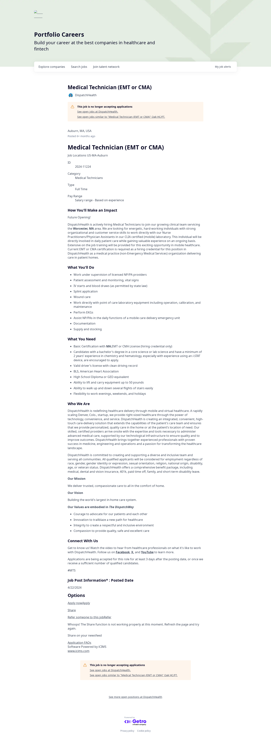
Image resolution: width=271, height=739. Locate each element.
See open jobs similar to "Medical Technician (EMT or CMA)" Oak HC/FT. (121, 116)
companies (52, 67)
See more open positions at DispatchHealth (135, 697)
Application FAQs (79, 643)
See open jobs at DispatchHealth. (97, 111)
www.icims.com (78, 651)
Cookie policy (144, 730)
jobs (79, 67)
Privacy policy (127, 730)
